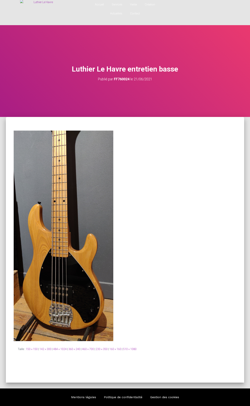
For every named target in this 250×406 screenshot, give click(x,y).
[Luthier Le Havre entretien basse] (63, 235)
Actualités (116, 13)
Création (150, 4)
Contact (135, 13)
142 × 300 (45, 349)
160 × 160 (115, 349)
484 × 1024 (60, 349)
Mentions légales (83, 397)
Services (117, 4)
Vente (133, 4)
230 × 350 (102, 349)
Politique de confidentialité (123, 397)
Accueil (99, 4)
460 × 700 (88, 349)
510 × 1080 (130, 349)
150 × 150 (32, 349)
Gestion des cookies (164, 397)
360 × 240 (74, 349)
